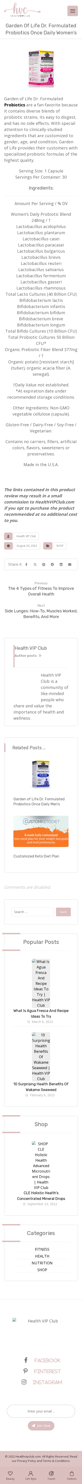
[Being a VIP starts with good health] (22, 10)
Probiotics (14, 105)
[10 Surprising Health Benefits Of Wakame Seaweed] (41, 1041)
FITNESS (42, 1249)
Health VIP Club (26, 536)
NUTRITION (42, 1263)
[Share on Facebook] (26, 564)
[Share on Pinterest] (44, 564)
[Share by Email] (70, 564)
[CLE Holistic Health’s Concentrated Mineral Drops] (41, 1150)
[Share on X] (35, 564)
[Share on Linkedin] (61, 564)
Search (63, 912)
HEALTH (42, 1256)
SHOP (60, 546)
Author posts (26, 656)
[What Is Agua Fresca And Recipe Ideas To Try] (41, 968)
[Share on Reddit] (52, 564)
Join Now (43, 1425)
